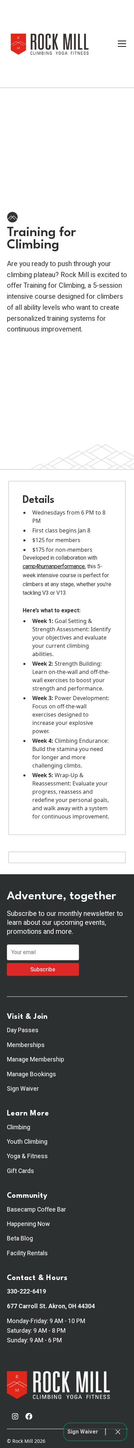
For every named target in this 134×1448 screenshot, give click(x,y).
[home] (50, 44)
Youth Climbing (27, 1142)
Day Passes (22, 1030)
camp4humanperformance (54, 566)
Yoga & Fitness (27, 1156)
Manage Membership (35, 1059)
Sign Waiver (23, 1089)
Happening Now (28, 1224)
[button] (120, 43)
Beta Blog (20, 1238)
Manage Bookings (31, 1074)
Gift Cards (20, 1171)
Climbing (18, 1127)
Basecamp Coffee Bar (36, 1209)
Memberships (26, 1045)
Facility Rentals (27, 1253)
